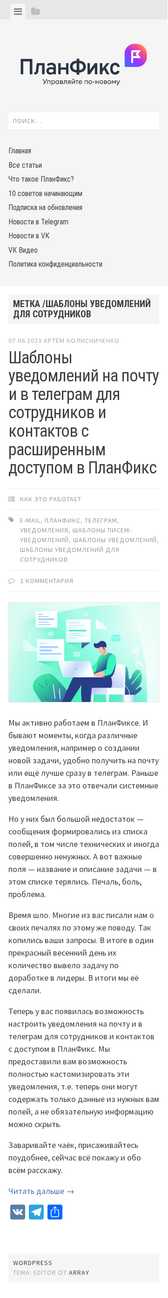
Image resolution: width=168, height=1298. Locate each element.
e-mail (30, 520)
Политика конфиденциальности (55, 264)
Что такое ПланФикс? (41, 179)
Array (79, 1272)
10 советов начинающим (45, 193)
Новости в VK (28, 235)
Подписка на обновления (45, 207)
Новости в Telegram (38, 221)
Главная (19, 150)
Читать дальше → (41, 1191)
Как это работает (50, 499)
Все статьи (25, 165)
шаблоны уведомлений (115, 540)
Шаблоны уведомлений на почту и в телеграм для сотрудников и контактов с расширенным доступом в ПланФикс (83, 413)
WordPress (33, 1263)
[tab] (18, 12)
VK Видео (23, 250)
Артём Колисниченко (82, 340)
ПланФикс (63, 520)
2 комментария (47, 581)
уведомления (44, 530)
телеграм (101, 520)
